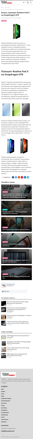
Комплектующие (6, 398)
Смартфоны (4, 415)
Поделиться (7, 177)
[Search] (27, 2)
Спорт (3, 417)
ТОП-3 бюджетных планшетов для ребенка (16, 229)
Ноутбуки (5, 209)
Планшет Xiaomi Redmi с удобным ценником (13, 245)
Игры (2, 394)
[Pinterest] (22, 177)
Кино (2, 396)
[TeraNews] (6, 2)
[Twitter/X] (16, 177)
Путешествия (5, 412)
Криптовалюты (5, 401)
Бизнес (3, 391)
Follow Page (6, 291)
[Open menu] (31, 2)
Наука (3, 405)
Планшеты (7, 7)
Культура (4, 403)
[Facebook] (13, 177)
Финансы (4, 422)
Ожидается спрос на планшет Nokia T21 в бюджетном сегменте (15, 261)
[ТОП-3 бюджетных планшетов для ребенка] (16, 224)
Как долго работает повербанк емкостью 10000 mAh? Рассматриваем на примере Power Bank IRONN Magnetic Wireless (15, 195)
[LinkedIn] (25, 177)
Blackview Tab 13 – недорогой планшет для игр (16, 277)
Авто (2, 389)
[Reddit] (19, 177)
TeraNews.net (10, 284)
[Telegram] (28, 177)
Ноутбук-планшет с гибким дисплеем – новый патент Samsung (15, 212)
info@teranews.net (7, 431)
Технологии (4, 419)
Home (2, 7)
